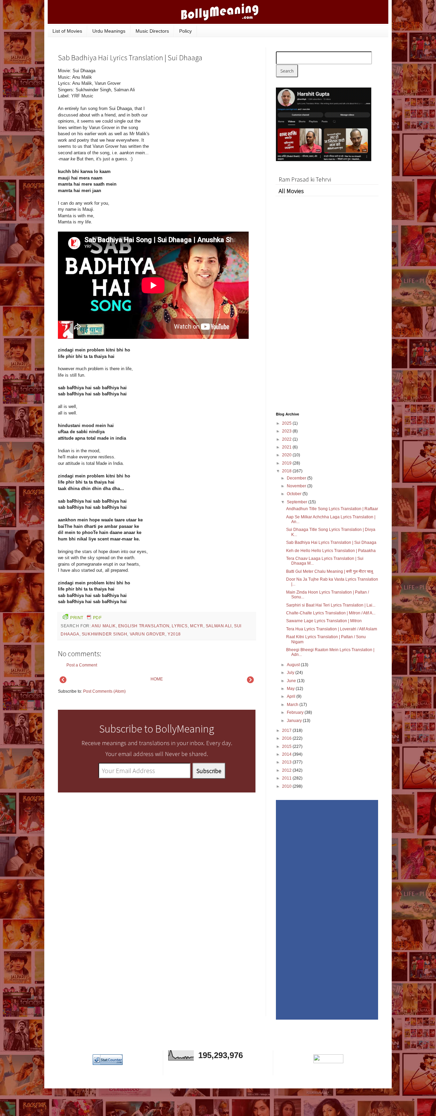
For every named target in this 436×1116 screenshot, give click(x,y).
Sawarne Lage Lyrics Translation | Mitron (324, 620)
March (293, 704)
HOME (157, 679)
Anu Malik (103, 626)
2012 (287, 770)
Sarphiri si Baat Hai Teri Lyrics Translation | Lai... (330, 605)
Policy (185, 31)
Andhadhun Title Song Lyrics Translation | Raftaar (332, 508)
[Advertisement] (204, 113)
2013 (287, 762)
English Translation (143, 626)
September (297, 502)
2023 (287, 431)
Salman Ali (219, 626)
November (297, 486)
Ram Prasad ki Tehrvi (305, 179)
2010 (287, 786)
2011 (287, 778)
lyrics (180, 626)
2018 (287, 471)
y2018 (174, 634)
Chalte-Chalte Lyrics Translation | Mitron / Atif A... (330, 613)
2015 (287, 746)
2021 (287, 447)
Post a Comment (81, 665)
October (294, 493)
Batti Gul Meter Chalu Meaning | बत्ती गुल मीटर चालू (329, 571)
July (291, 672)
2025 (287, 423)
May (291, 688)
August (294, 664)
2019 (287, 463)
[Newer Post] (63, 682)
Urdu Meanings (108, 31)
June (292, 680)
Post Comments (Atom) (104, 691)
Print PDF (86, 617)
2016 (287, 738)
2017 (287, 730)
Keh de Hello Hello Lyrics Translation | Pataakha (331, 550)
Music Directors (152, 31)
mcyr (196, 626)
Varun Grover (147, 634)
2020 (287, 455)
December (297, 478)
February (296, 712)
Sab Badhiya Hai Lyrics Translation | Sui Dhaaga (331, 542)
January (295, 720)
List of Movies (67, 31)
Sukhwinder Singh (104, 634)
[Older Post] (250, 682)
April (291, 696)
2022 (287, 439)
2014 (287, 754)
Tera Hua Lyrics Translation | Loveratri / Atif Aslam (331, 629)
